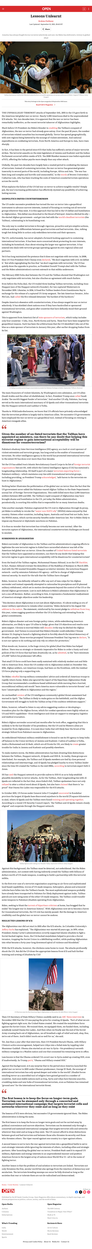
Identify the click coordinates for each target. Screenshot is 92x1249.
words (64, 174)
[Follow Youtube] (84, 1192)
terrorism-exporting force (66, 470)
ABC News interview (72, 1016)
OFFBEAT (84, 8)
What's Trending (9, 1223)
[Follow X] (80, 1192)
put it (30, 1060)
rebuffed (15, 676)
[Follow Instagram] (88, 1192)
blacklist (83, 562)
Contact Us (65, 1241)
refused (5, 784)
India (4, 1227)
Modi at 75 (51, 1215)
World (4, 1231)
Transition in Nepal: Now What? (59, 1211)
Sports (4, 1237)
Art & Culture (52, 1227)
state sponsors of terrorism (52, 317)
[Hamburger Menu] (3, 9)
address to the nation (12, 609)
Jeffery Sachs (8, 929)
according (59, 765)
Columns (5, 1211)
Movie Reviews (53, 1231)
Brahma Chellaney (46, 21)
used (11, 774)
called (17, 296)
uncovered (64, 792)
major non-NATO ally (46, 510)
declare (82, 637)
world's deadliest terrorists (71, 217)
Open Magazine (54, 1204)
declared (46, 259)
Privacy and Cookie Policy (32, 1241)
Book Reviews (52, 1234)
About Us (47, 1241)
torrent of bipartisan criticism (42, 905)
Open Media (7, 1204)
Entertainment (7, 1234)
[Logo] (46, 9)
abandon (48, 627)
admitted (62, 652)
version (20, 694)
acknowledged (49, 477)
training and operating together (67, 799)
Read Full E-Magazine (44, 105)
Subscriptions (7, 1215)
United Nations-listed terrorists (71, 550)
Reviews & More (54, 1223)
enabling (53, 127)
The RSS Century (53, 1208)
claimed (64, 784)
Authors (5, 1208)
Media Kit (56, 1241)
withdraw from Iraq (80, 609)
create (76, 744)
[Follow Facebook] (76, 1192)
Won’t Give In (52, 1218)
